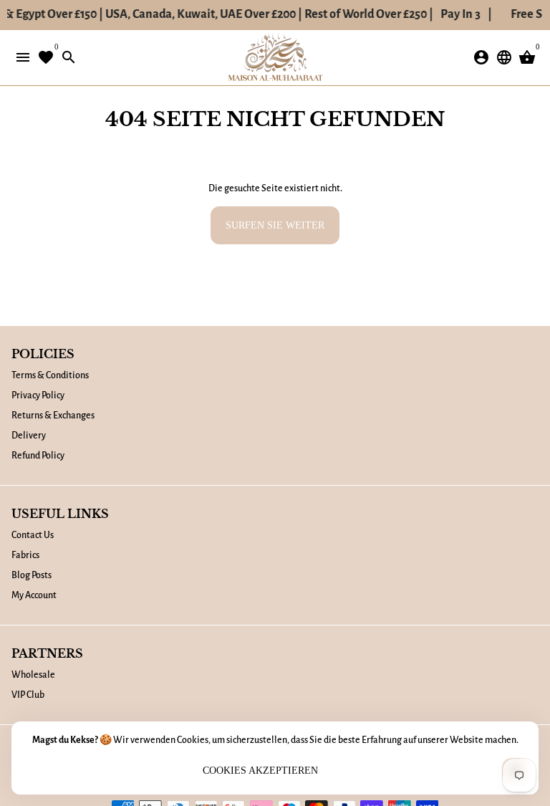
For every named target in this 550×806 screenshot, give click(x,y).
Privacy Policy (37, 395)
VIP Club (27, 695)
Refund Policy (37, 456)
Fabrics (25, 555)
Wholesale (33, 675)
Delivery (28, 436)
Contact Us (32, 535)
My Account (34, 595)
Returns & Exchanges (53, 416)
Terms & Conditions (50, 375)
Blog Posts (31, 575)
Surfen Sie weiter (275, 225)
